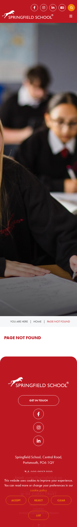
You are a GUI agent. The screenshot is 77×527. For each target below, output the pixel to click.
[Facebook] (38, 414)
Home (37, 321)
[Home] (27, 14)
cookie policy (38, 490)
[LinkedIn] (38, 441)
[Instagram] (38, 427)
